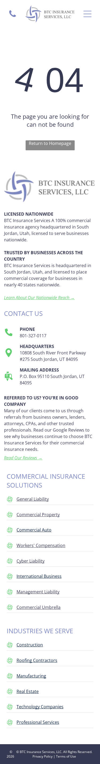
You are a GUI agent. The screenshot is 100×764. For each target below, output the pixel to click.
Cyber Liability (31, 561)
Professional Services (38, 722)
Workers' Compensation (41, 545)
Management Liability (38, 592)
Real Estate (28, 691)
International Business (39, 576)
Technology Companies (40, 707)
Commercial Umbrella (39, 607)
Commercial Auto (34, 530)
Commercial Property (38, 515)
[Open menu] (87, 14)
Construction (30, 645)
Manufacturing (31, 676)
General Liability (33, 499)
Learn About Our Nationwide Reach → (39, 298)
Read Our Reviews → (23, 458)
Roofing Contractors (37, 660)
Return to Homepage (50, 143)
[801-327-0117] (12, 17)
